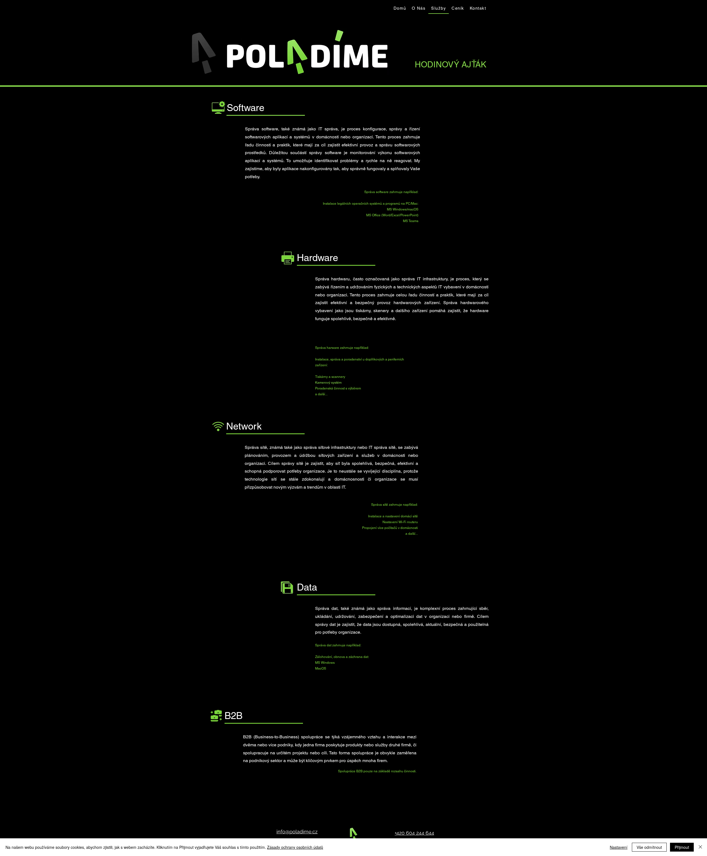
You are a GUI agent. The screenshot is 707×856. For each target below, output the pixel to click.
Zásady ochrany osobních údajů (295, 847)
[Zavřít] (700, 847)
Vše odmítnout (649, 847)
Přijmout (682, 847)
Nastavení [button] (618, 847)
